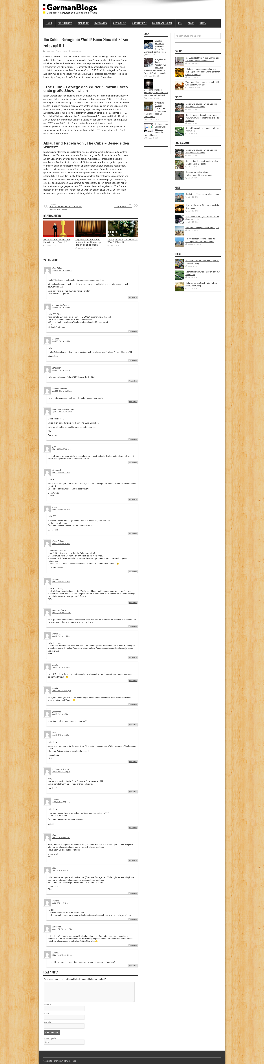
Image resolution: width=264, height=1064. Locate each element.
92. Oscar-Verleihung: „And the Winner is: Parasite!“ (56, 240)
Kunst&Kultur (119, 23)
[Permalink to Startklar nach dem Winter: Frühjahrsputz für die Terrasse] (179, 179)
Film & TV (50, 51)
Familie (49, 23)
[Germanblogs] (70, 11)
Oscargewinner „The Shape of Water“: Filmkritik (123, 240)
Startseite (47, 1061)
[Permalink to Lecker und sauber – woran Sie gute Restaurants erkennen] (179, 111)
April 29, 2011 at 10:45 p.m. (62, 341)
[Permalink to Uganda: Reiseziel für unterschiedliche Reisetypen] (179, 212)
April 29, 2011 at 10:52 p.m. (62, 370)
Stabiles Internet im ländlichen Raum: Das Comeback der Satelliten (155, 46)
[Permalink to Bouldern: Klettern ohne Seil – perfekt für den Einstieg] (179, 268)
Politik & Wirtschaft (162, 23)
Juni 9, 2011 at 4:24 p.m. (61, 772)
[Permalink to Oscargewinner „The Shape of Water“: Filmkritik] (123, 236)
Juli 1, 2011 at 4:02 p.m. (61, 802)
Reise (180, 23)
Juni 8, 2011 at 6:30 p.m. (61, 714)
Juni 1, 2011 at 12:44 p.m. (61, 636)
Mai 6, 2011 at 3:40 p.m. (61, 544)
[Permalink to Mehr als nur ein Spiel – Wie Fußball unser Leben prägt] (179, 290)
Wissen (203, 23)
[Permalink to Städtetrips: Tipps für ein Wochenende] (179, 201)
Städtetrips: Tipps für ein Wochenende (202, 194)
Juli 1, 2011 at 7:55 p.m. (61, 870)
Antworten (133, 297)
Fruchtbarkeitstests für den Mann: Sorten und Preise (66, 206)
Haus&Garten (100, 23)
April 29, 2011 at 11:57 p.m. (62, 412)
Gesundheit (83, 23)
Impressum (59, 1061)
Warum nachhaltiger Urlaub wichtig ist (202, 227)
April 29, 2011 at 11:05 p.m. (62, 391)
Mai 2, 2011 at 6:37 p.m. (61, 472)
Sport (191, 23)
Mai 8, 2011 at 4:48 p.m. (61, 581)
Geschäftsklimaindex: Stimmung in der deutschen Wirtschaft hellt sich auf (156, 92)
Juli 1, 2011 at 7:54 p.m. (61, 838)
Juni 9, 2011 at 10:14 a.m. (61, 735)
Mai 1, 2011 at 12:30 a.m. (61, 449)
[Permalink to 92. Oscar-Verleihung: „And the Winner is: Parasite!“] (58, 236)
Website (47, 1022)
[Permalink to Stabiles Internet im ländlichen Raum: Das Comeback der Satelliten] (148, 48)
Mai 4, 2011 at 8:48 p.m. (61, 509)
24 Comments (76, 51)
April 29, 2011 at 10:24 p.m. (62, 270)
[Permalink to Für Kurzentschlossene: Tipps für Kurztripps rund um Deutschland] (179, 246)
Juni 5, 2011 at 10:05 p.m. (61, 667)
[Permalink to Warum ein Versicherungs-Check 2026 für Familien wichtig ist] (179, 89)
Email (46, 1013)
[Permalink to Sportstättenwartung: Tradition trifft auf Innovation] (179, 135)
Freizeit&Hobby (65, 23)
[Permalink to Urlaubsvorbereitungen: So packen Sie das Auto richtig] (179, 223)
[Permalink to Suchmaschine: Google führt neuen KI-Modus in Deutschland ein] (148, 131)
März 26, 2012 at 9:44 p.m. (62, 955)
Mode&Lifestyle (139, 23)
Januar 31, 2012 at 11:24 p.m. (63, 929)
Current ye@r (50, 1038)
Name (46, 1004)
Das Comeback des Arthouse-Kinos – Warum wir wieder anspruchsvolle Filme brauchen (202, 118)
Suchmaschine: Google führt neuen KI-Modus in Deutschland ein (156, 129)
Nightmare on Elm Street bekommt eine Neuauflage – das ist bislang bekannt (89, 242)
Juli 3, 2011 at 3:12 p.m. (61, 903)
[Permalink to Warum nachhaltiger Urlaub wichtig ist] (179, 235)
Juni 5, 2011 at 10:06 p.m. (61, 691)
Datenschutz (70, 1061)
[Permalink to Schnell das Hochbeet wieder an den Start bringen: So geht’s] (179, 168)
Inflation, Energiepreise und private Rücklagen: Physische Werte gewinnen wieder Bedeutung (202, 72)
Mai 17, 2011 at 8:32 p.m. (61, 613)
